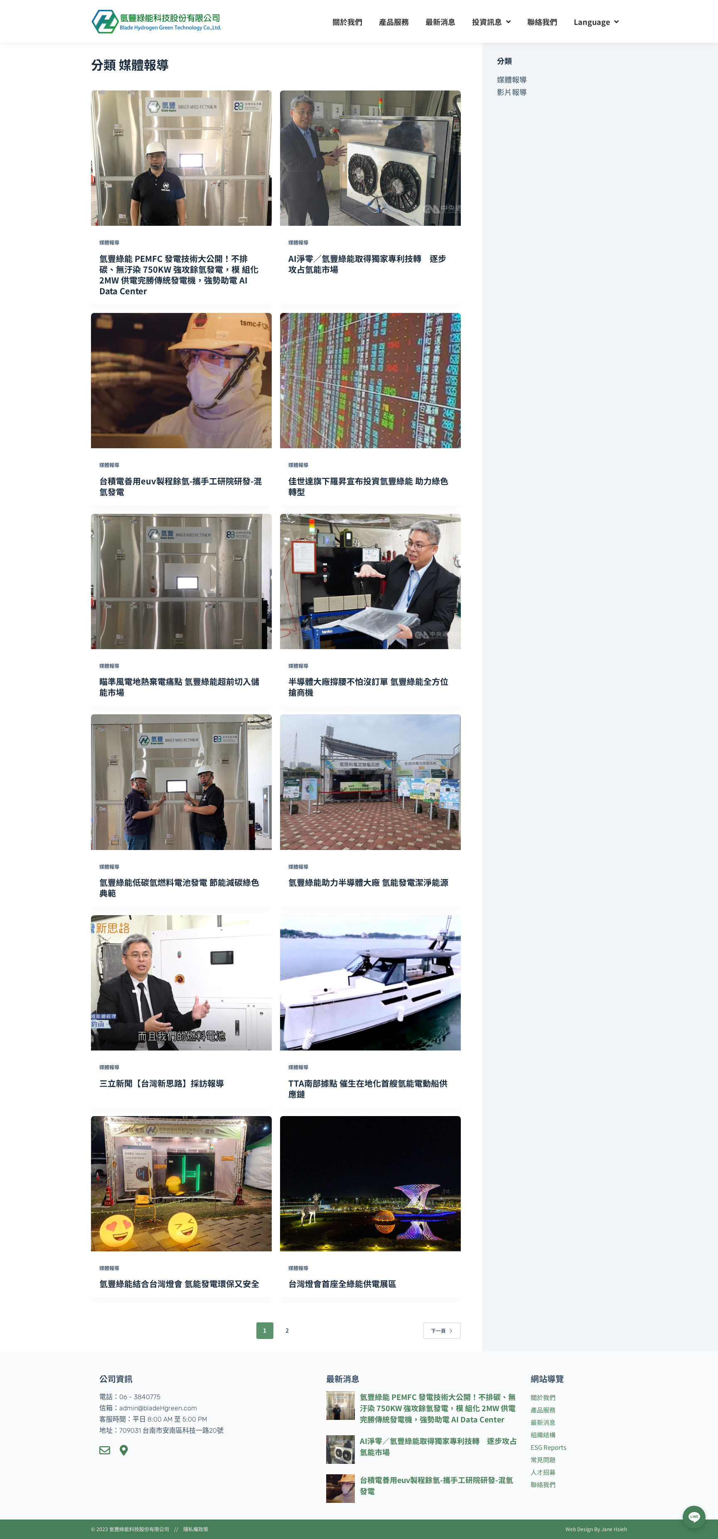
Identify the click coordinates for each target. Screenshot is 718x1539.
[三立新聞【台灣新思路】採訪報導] (181, 982)
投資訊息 (487, 21)
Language (592, 21)
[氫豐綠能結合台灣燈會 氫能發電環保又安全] (181, 1183)
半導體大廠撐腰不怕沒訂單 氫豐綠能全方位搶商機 (368, 686)
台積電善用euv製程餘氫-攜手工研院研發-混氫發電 (180, 486)
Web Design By (583, 1528)
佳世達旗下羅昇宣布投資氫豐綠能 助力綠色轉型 (368, 486)
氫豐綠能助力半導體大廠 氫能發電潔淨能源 (368, 882)
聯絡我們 (542, 21)
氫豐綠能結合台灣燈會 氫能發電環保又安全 (179, 1284)
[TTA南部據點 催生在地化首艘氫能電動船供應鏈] (370, 982)
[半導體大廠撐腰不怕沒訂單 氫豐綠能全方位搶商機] (370, 581)
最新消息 (440, 21)
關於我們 (347, 21)
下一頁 (438, 1330)
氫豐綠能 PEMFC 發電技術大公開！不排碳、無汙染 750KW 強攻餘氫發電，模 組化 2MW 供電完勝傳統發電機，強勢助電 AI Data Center (178, 274)
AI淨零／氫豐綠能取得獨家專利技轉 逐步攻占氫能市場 (367, 263)
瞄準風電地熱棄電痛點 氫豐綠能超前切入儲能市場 (179, 686)
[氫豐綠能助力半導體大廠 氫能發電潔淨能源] (370, 782)
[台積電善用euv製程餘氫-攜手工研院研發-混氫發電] (181, 380)
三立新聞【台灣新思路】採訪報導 (161, 1083)
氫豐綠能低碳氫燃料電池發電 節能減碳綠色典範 (179, 887)
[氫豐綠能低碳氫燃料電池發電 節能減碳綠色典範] (181, 782)
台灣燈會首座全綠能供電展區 (342, 1284)
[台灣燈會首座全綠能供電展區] (370, 1183)
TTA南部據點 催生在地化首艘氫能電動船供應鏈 (368, 1088)
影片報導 (512, 91)
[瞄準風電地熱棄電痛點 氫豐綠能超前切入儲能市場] (181, 581)
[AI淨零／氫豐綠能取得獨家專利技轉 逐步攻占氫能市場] (370, 158)
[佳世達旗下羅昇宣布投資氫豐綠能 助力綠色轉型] (370, 380)
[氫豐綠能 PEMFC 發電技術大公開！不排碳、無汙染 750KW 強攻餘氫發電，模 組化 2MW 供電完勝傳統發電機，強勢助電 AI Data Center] (181, 158)
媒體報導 (109, 242)
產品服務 (394, 21)
